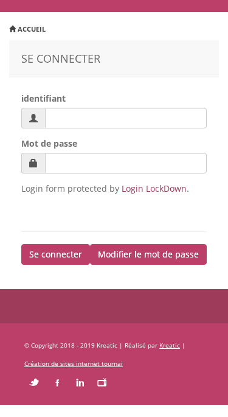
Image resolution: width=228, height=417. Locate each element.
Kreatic (169, 345)
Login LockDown (154, 188)
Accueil (31, 28)
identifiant (43, 98)
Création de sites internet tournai (73, 363)
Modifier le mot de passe (148, 254)
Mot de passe (49, 143)
